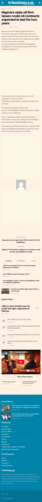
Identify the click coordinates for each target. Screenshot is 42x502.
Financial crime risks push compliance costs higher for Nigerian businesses (26, 406)
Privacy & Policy (6, 465)
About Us (4, 460)
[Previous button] (36, 376)
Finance (4, 439)
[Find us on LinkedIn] (7, 494)
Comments (5, 434)
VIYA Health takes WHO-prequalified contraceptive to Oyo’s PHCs (25, 415)
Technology (5, 444)
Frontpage (9, 9)
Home (3, 9)
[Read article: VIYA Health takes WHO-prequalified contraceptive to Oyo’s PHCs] (5, 416)
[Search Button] (40, 3)
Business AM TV (6, 431)
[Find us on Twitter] (4, 494)
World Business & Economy (10, 449)
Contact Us (5, 463)
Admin (5, 27)
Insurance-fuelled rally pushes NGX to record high (23, 334)
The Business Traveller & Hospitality (13, 447)
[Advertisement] (21, 73)
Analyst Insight (6, 429)
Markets (4, 442)
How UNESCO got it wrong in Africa (16, 274)
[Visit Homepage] (21, 3)
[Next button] (39, 376)
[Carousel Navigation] (38, 376)
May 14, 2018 (14, 27)
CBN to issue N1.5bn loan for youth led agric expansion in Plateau (15, 308)
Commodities (5, 436)
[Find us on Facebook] (1, 494)
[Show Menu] (2, 3)
